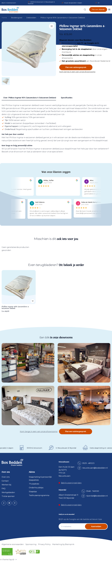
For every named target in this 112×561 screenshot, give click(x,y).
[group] (29, 49)
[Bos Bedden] (10, 9)
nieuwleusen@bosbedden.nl (95, 468)
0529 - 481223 (88, 463)
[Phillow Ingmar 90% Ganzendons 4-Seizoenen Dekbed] (19, 287)
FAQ (3, 488)
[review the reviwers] (29, 181)
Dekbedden (31, 18)
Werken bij (6, 485)
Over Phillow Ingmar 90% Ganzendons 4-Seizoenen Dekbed (29, 98)
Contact (5, 481)
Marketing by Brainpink (63, 544)
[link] (28, 363)
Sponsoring (30, 544)
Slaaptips (33, 492)
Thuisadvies (34, 484)
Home (4, 18)
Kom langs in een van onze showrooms (77, 72)
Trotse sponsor (8, 496)
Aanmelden (96, 526)
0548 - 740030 (92, 491)
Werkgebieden (8, 492)
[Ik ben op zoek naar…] (84, 9)
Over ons (6, 477)
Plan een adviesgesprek (75, 67)
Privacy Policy (44, 544)
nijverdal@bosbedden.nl (97, 496)
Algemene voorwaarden (13, 544)
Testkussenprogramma (39, 495)
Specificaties (66, 98)
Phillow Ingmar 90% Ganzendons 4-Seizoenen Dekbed (15, 307)
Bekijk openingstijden (71, 483)
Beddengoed (16, 18)
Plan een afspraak (98, 9)
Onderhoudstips (36, 488)
